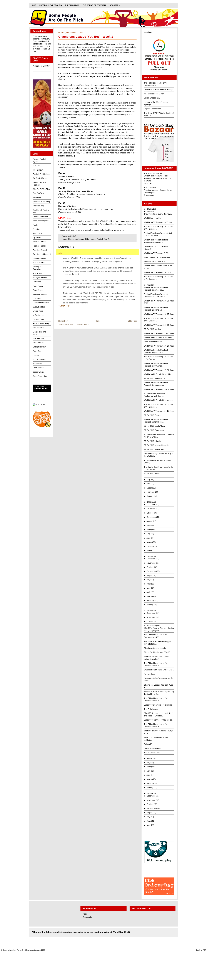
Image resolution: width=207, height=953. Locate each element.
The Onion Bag (72, 5)
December (151, 505)
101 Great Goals (39, 258)
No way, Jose (149, 674)
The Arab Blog (38, 206)
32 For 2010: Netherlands (154, 378)
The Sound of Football (94, 5)
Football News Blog (41, 324)
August (149, 521)
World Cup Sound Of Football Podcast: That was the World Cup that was (157, 178)
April (148, 484)
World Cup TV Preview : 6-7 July (157, 253)
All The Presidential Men (154, 94)
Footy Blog (37, 351)
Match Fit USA (38, 338)
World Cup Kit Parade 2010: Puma (158, 338)
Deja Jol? (148, 744)
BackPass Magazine (41, 221)
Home (33, 5)
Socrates (115, 5)
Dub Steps (37, 298)
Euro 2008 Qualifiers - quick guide (158, 705)
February (150, 492)
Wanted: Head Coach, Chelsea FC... (159, 670)
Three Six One (39, 343)
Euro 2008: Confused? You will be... (158, 720)
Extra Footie (38, 290)
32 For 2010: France (152, 415)
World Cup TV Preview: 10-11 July (158, 222)
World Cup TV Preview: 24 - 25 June (159, 325)
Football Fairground (50, 5)
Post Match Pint (39, 263)
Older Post (132, 321)
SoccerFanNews (39, 359)
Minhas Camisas (40, 294)
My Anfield (37, 238)
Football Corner (39, 242)
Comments (87, 917)
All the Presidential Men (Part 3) (157, 652)
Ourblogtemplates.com (31, 950)
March (149, 488)
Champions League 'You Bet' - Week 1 (85, 36)
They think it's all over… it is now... (158, 214)
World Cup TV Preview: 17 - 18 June (159, 370)
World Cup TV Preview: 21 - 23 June (159, 333)
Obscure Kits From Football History (158, 90)
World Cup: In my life (152, 218)
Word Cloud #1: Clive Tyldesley (157, 257)
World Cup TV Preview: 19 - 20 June (159, 346)
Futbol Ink (37, 282)
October (150, 513)
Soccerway (37, 364)
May (148, 480)
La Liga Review (39, 347)
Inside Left (37, 197)
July (148, 211)
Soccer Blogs (38, 372)
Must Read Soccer (40, 217)
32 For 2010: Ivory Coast (154, 449)
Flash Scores (38, 368)
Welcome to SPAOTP (41, 66)
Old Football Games (41, 303)
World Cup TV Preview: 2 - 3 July (157, 272)
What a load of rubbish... (154, 342)
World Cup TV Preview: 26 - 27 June (159, 314)
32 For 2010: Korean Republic (156, 445)
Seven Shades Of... (152, 98)
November (151, 509)
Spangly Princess (40, 278)
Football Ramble (39, 246)
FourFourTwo (38, 193)
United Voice (38, 311)
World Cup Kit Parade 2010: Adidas (158, 400)
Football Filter (38, 319)
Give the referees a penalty (155, 648)
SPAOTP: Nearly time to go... (155, 261)
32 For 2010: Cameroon (154, 430)
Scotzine (36, 229)
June (149, 285)
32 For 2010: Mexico (152, 329)
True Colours (38, 170)
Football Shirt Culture (41, 174)
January (150, 496)
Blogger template (9, 950)
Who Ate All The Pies (41, 189)
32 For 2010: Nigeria (152, 441)
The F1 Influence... (151, 709)
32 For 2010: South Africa (154, 426)
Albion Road (38, 233)
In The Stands (38, 315)
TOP (204, 950)
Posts (85, 914)
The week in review (152, 753)
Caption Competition (152, 109)
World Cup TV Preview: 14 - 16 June (159, 389)
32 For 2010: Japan (152, 474)
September (151, 517)
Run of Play (37, 273)
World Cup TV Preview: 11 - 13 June (159, 411)
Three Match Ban (40, 376)
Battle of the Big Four (152, 748)
